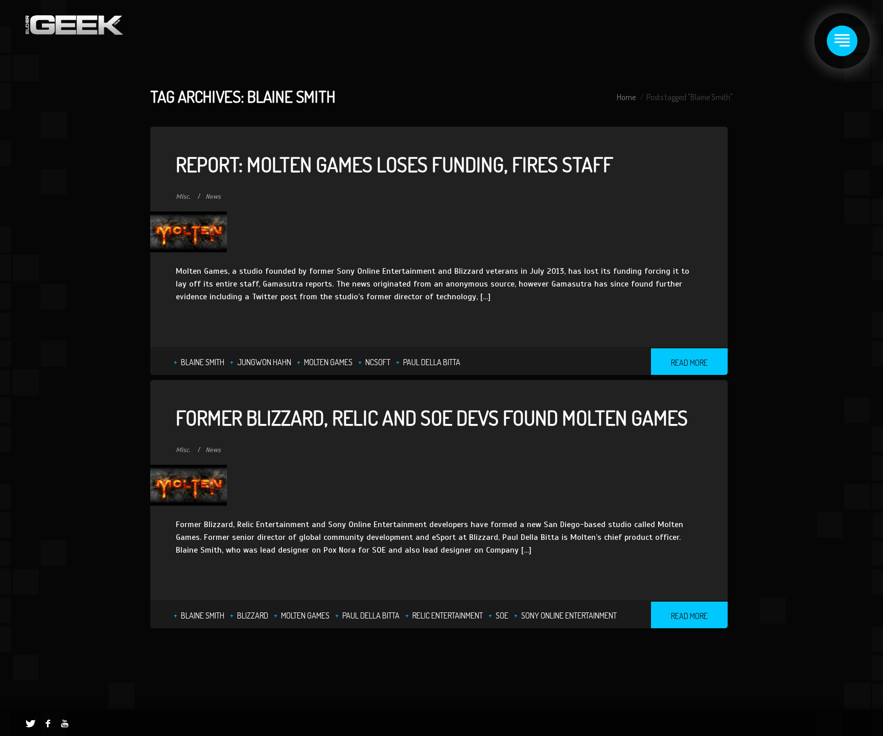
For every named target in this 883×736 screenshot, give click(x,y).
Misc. (183, 197)
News (213, 197)
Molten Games (328, 362)
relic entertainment (447, 615)
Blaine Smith (202, 362)
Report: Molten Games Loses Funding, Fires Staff (394, 164)
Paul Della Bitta (431, 362)
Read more (689, 363)
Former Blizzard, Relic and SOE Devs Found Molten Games (432, 417)
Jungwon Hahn (264, 362)
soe (502, 615)
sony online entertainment (569, 615)
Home (626, 97)
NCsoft (377, 362)
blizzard (252, 615)
